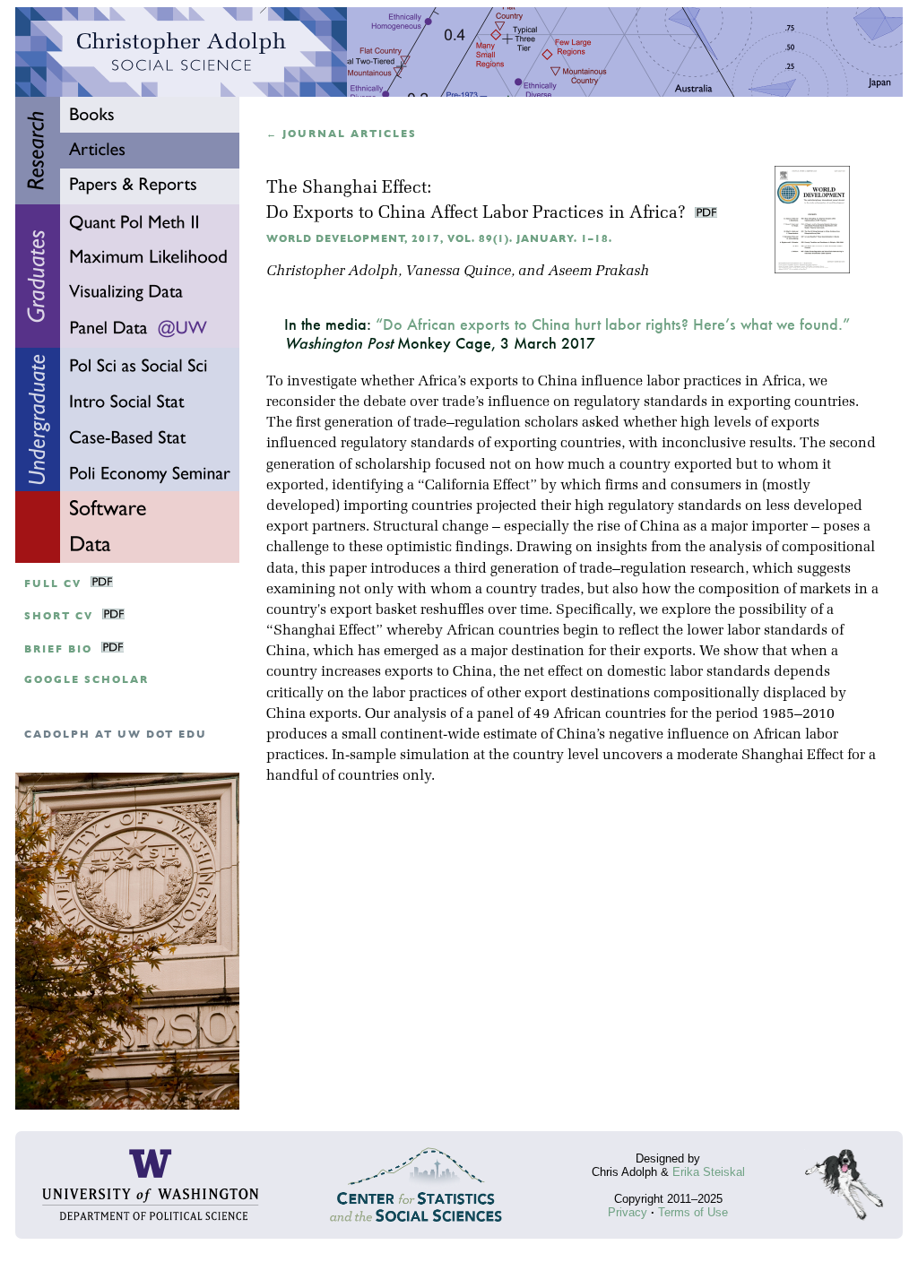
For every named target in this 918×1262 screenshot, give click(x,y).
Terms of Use (693, 1212)
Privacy (627, 1212)
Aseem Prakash (598, 271)
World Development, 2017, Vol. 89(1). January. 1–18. (439, 239)
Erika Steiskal (708, 1172)
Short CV (58, 616)
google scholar (86, 680)
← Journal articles (341, 134)
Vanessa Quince (458, 271)
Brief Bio (58, 649)
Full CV (53, 584)
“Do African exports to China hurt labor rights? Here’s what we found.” (613, 324)
